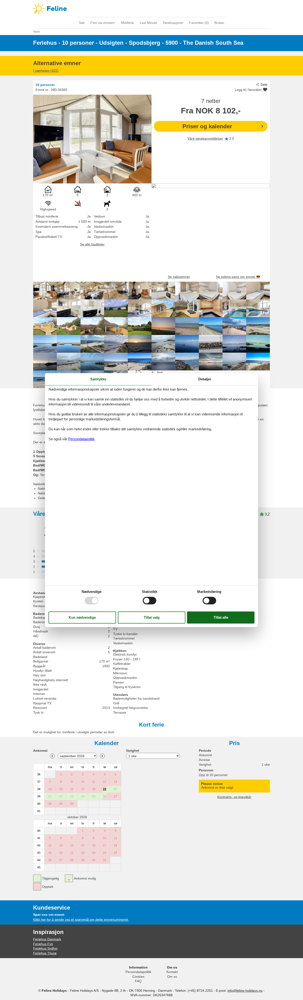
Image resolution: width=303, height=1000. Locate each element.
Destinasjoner (173, 23)
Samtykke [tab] (98, 379)
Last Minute (148, 23)
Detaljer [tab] (204, 379)
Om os (172, 976)
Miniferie (127, 23)
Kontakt (172, 972)
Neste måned (102, 756)
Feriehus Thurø (45, 953)
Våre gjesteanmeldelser (205, 138)
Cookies (138, 976)
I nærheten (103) (45, 70)
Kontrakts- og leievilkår (234, 797)
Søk (82, 23)
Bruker (219, 23)
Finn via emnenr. (103, 23)
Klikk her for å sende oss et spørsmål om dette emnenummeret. (81, 919)
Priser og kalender (207, 126)
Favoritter (199, 23)
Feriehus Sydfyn (45, 948)
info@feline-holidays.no (245, 990)
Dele (264, 84)
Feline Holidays (151, 8)
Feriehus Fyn (43, 944)
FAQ (138, 981)
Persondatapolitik (138, 972)
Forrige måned (52, 756)
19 (104, 789)
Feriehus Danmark (47, 939)
